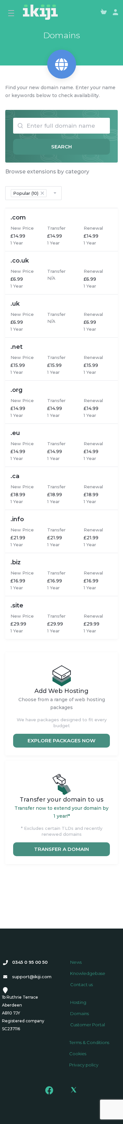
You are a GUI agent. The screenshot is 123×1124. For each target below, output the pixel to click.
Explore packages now (61, 740)
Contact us (81, 984)
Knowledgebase (87, 973)
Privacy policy (83, 1064)
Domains (79, 1013)
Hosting (78, 1002)
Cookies (77, 1053)
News (76, 962)
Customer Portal (87, 1024)
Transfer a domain (61, 849)
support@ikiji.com (31, 976)
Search (61, 146)
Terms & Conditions (89, 1042)
